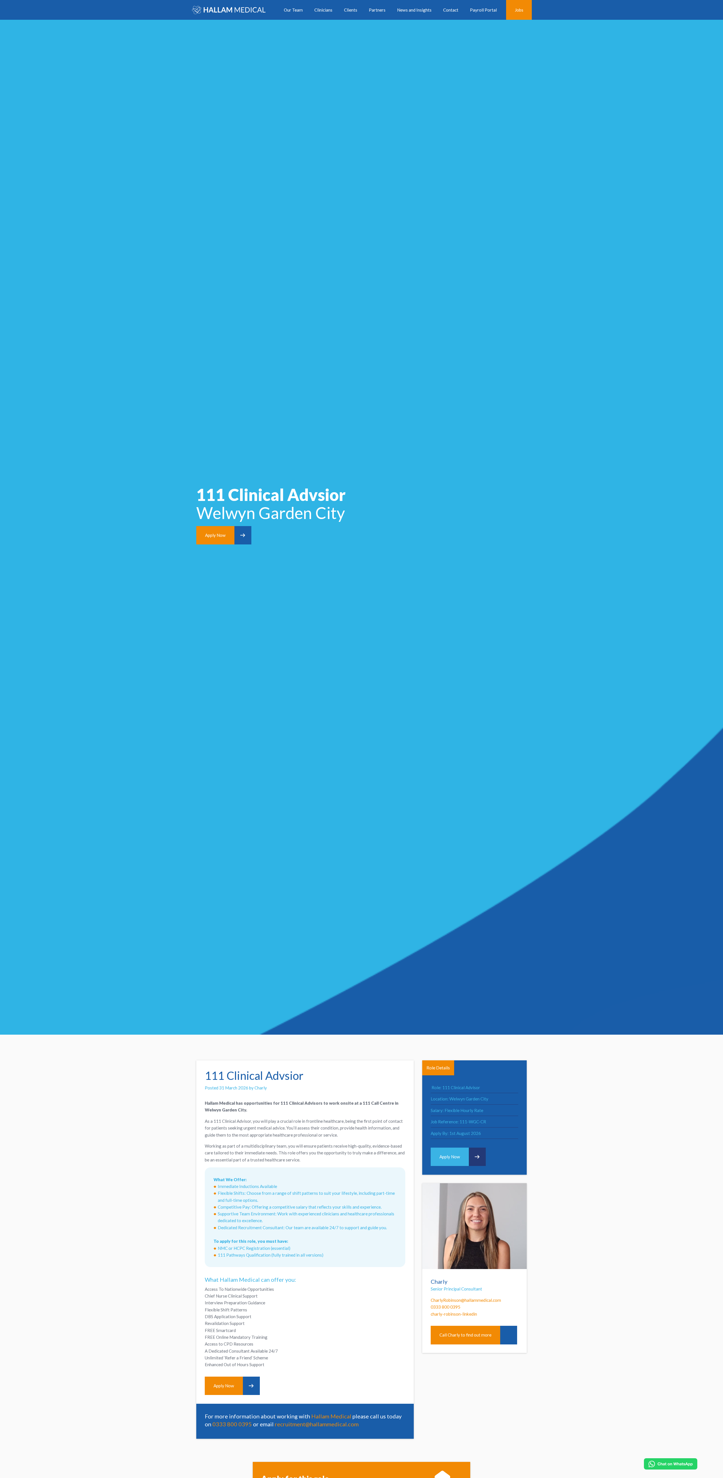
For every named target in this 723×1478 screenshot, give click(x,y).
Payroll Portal (483, 9)
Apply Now (215, 535)
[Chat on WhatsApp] (670, 1464)
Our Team (293, 9)
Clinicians (323, 9)
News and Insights (414, 9)
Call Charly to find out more (465, 1334)
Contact (450, 9)
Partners (377, 9)
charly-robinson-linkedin (454, 1313)
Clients (350, 9)
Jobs (519, 9)
